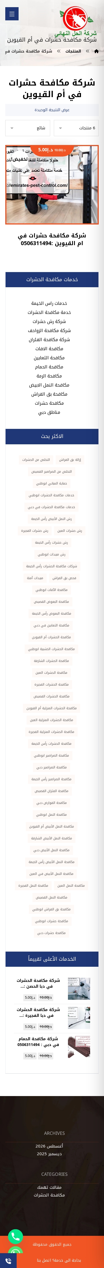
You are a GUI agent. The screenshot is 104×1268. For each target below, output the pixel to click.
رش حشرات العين (69, 531)
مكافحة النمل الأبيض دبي (51, 850)
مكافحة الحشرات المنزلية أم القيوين (51, 708)
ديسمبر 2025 (49, 1154)
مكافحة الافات (49, 348)
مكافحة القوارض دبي (51, 803)
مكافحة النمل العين (71, 886)
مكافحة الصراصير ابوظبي (51, 755)
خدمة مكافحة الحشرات (49, 312)
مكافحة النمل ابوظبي (51, 815)
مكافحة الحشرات (49, 1195)
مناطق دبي (49, 412)
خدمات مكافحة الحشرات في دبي (51, 507)
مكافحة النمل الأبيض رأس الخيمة (52, 862)
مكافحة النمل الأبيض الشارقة (51, 838)
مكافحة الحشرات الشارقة (51, 661)
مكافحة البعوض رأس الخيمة (51, 613)
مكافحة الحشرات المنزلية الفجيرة (51, 732)
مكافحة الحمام (49, 367)
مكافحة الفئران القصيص (52, 791)
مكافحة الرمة (49, 376)
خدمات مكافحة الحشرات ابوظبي (51, 495)
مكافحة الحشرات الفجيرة (51, 684)
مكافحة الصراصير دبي (51, 767)
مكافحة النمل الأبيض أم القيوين (51, 826)
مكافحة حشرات (49, 403)
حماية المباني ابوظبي (51, 483)
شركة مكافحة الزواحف (49, 330)
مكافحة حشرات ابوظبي (51, 921)
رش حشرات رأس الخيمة (51, 542)
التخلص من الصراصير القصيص (51, 472)
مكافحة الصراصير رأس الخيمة (51, 779)
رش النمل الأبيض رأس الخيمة (51, 519)
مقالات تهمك (49, 1187)
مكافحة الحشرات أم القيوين (51, 637)
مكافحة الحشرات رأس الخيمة (51, 744)
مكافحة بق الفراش (49, 394)
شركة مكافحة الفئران (49, 339)
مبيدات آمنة (35, 578)
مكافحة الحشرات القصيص (52, 696)
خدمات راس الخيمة (49, 303)
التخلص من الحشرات (36, 460)
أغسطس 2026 (49, 1146)
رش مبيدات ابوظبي (51, 554)
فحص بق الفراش (64, 578)
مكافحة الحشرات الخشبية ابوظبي (51, 649)
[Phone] (15, 1236)
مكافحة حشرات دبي (51, 933)
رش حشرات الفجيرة (34, 531)
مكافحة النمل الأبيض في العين (51, 874)
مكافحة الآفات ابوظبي (51, 590)
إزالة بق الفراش (70, 460)
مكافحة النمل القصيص (51, 897)
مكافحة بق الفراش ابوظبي (51, 909)
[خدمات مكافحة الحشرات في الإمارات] (76, 22)
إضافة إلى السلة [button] (48, 209)
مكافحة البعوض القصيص (51, 602)
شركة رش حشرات (49, 321)
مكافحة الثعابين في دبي (51, 625)
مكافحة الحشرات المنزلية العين (51, 720)
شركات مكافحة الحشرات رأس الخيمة (51, 566)
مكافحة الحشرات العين (51, 673)
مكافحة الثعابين (49, 358)
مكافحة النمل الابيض (49, 385)
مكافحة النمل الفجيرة (33, 886)
